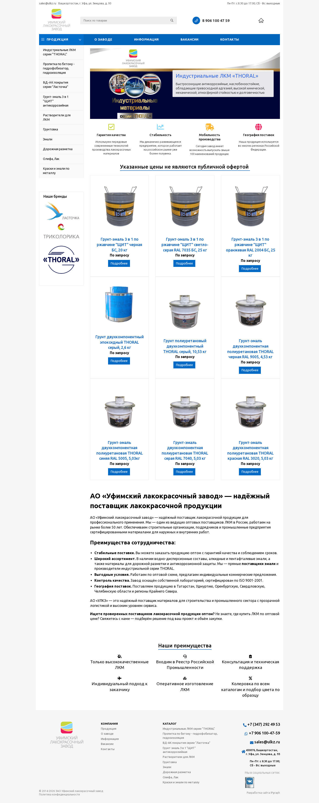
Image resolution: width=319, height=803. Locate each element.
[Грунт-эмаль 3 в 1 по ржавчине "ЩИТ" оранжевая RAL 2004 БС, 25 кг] (250, 208)
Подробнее (119, 263)
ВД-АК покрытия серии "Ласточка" (55, 85)
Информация (146, 39)
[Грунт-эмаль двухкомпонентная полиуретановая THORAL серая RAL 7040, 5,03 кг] (185, 411)
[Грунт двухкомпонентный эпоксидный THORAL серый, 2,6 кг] (120, 307)
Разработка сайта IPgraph (263, 792)
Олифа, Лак (51, 159)
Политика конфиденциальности (59, 794)
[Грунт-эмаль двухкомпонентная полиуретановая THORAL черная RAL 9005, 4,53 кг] (250, 309)
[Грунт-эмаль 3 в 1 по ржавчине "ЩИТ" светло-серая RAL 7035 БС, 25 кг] (185, 208)
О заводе (103, 39)
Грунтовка (50, 129)
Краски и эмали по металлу (56, 171)
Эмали (47, 139)
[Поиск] (172, 20)
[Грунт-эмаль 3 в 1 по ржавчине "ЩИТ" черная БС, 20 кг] (120, 208)
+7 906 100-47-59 (264, 733)
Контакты (229, 39)
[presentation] (96, 83)
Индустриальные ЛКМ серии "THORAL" (59, 52)
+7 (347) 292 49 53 (263, 724)
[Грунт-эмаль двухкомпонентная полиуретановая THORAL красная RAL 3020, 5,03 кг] (250, 411)
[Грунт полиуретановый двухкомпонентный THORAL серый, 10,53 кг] (185, 309)
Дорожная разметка (57, 149)
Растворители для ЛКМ (57, 117)
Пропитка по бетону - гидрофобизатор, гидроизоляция (59, 68)
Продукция (57, 39)
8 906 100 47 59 (216, 20)
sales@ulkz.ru (47, 3)
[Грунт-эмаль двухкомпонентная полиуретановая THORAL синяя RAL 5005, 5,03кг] (120, 411)
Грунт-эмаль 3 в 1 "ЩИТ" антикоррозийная (56, 101)
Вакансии (190, 39)
